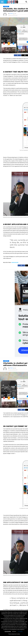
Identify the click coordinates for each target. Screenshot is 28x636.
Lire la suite (8, 631)
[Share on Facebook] (17, 55)
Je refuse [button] (14, 631)
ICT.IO (11, 13)
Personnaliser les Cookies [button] (14, 634)
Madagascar (15, 262)
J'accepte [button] (20, 631)
